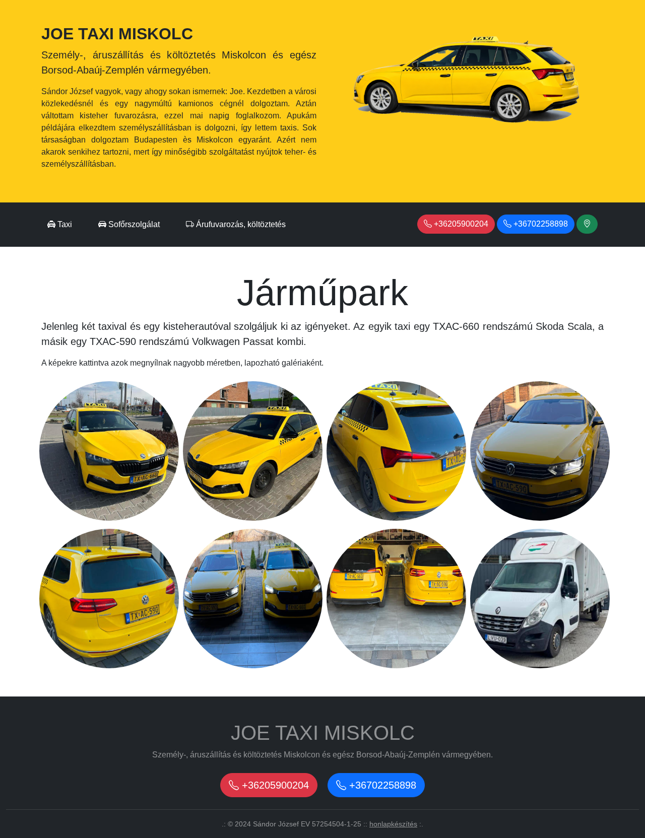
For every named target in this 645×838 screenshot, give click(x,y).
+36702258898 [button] (539, 224)
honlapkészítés (393, 824)
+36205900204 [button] (460, 224)
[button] (587, 224)
